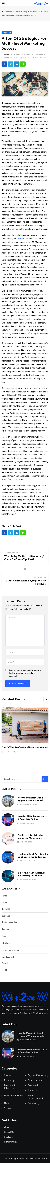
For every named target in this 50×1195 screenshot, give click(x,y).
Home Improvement (10, 950)
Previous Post (14, 553)
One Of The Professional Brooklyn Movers (25, 748)
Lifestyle (6, 943)
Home (4, 896)
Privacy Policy (10, 1142)
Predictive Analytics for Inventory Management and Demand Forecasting (31, 838)
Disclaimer (9, 1137)
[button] (41, 699)
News (4, 903)
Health (4, 970)
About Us (8, 1127)
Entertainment (8, 957)
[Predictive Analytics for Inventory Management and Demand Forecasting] (8, 838)
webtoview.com (39, 1158)
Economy (6, 929)
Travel (5, 963)
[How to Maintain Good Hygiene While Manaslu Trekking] (8, 801)
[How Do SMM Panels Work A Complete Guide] (8, 819)
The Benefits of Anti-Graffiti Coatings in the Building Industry (32, 857)
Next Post (38, 577)
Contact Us (9, 1132)
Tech (4, 936)
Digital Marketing (9, 922)
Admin (6, 54)
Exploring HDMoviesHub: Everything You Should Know (31, 876)
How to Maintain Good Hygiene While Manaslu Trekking (30, 801)
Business (6, 916)
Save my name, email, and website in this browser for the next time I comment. (25, 673)
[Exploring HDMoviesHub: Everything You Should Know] (8, 876)
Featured (6, 909)
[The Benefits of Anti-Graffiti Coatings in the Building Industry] (8, 857)
